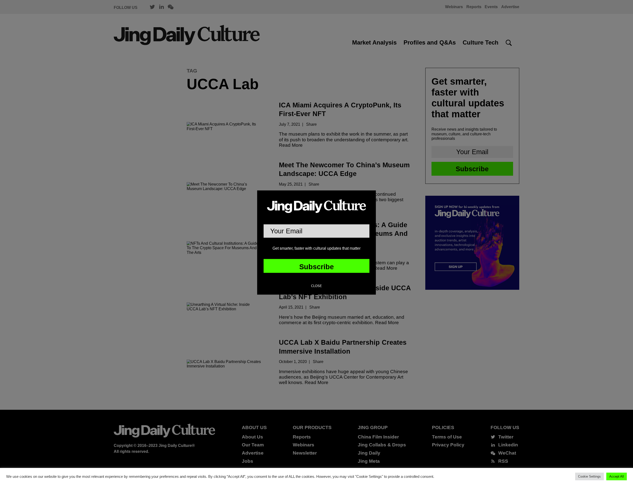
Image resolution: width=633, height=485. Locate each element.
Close (316, 286)
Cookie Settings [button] (589, 476)
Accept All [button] (616, 476)
